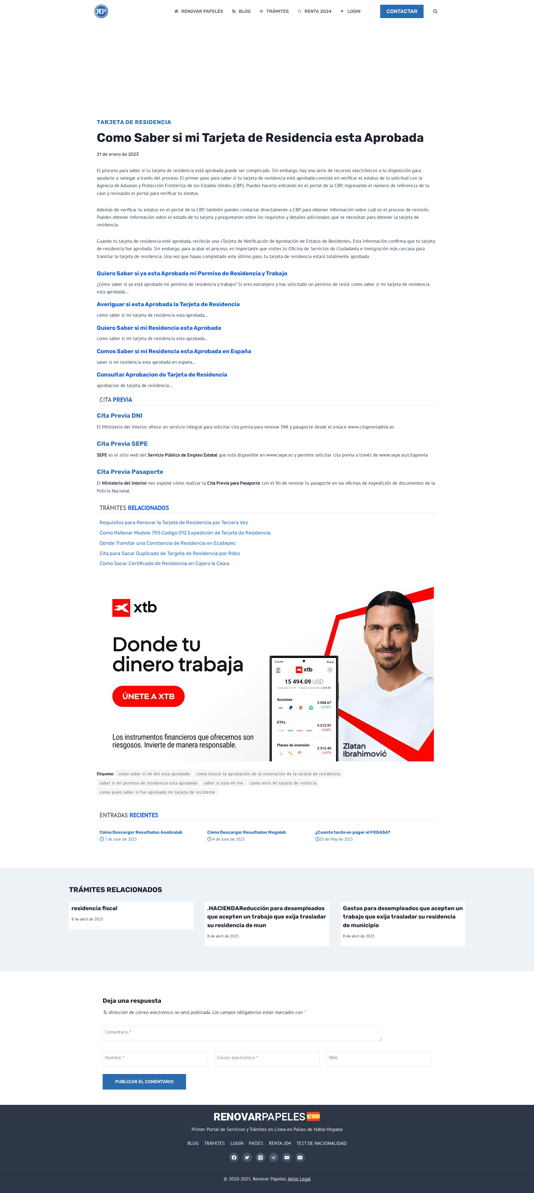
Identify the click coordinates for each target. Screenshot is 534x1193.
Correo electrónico (237, 1058)
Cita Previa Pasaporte (130, 472)
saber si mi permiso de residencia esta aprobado (148, 783)
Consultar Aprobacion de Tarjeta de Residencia (162, 374)
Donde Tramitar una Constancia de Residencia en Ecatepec (168, 543)
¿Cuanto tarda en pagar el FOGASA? (352, 832)
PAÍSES (256, 1143)
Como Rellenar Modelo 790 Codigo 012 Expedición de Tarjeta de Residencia (185, 533)
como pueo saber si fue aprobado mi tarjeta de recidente (157, 792)
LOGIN (353, 11)
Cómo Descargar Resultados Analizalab (141, 832)
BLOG (245, 11)
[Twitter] (247, 1157)
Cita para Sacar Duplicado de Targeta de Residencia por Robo (170, 553)
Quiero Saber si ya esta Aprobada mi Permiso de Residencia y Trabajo (192, 273)
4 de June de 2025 (228, 839)
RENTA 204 (280, 1143)
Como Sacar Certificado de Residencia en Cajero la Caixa (164, 563)
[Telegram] (273, 1157)
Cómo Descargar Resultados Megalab (246, 832)
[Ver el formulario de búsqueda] (435, 11)
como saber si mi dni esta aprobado (154, 773)
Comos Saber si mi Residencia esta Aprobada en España (174, 351)
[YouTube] (286, 1157)
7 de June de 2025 (120, 839)
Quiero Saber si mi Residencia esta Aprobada (159, 328)
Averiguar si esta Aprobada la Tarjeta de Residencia (168, 304)
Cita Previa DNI (119, 415)
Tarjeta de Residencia (134, 122)
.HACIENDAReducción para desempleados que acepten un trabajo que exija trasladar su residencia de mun (266, 917)
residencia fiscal (94, 908)
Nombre (114, 1058)
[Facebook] (234, 1157)
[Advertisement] (267, 64)
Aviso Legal (299, 1179)
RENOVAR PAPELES (202, 11)
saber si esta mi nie (223, 783)
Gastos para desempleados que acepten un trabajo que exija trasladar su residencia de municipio (403, 917)
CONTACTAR (402, 11)
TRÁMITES (277, 11)
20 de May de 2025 (336, 839)
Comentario (118, 1032)
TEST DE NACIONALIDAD (321, 1143)
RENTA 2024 (318, 11)
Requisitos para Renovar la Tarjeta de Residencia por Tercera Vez (174, 522)
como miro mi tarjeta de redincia (283, 783)
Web (333, 1058)
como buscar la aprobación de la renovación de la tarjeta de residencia (268, 773)
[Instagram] (260, 1157)
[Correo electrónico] (300, 1157)
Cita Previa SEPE (122, 443)
